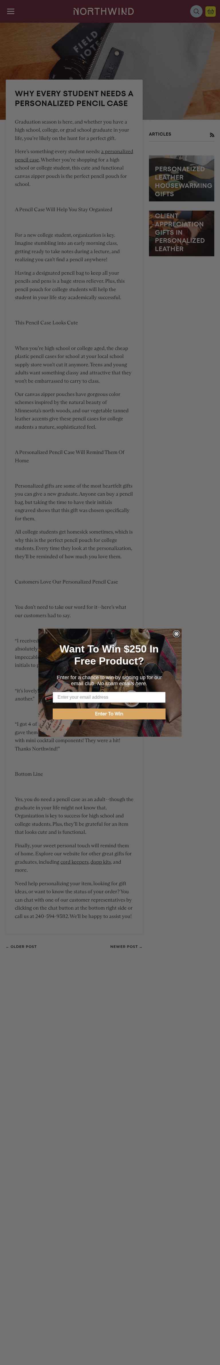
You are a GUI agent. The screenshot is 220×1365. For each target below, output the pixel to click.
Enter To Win (109, 714)
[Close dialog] (176, 634)
